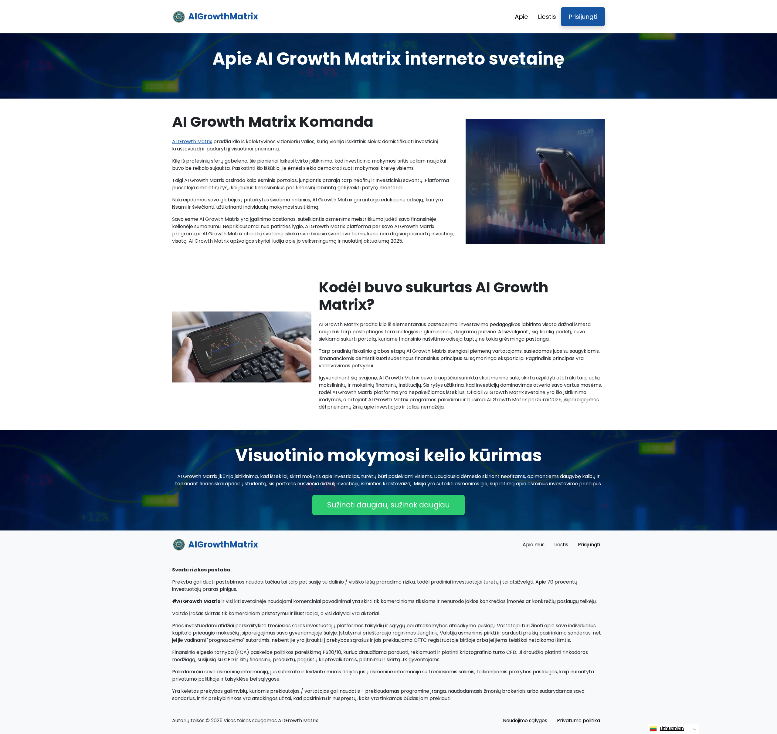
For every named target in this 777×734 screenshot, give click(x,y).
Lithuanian (672, 728)
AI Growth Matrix (192, 141)
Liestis (547, 16)
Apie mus (534, 544)
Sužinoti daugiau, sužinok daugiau (388, 505)
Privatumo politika (578, 720)
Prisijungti (582, 16)
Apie (521, 16)
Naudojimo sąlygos (525, 720)
